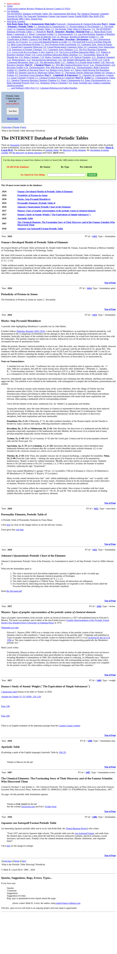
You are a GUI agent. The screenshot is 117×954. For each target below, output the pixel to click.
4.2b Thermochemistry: (47, 67)
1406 (94, 817)
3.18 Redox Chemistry (29, 57)
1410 (99, 606)
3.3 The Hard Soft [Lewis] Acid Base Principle (89, 42)
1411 (94, 549)
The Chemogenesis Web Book (62, 14)
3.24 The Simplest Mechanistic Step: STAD (78, 60)
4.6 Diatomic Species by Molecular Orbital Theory (38, 72)
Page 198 (5, 706)
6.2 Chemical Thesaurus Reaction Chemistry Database (32, 80)
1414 (89, 288)
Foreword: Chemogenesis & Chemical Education (78, 24)
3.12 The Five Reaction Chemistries (90, 49)
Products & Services (44, 8)
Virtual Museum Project (76, 828)
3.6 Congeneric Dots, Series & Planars (94, 44)
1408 (90, 741)
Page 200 (5, 716)
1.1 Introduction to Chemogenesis (49, 26)
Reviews (31, 8)
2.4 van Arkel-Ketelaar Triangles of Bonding (94, 34)
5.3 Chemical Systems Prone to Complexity (55, 78)
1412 (96, 508)
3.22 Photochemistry (16, 60)
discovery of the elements (74, 150)
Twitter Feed (50, 806)
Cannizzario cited (9, 692)
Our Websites (13, 11)
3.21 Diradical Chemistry (103, 57)
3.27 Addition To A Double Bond (80, 62)
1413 (94, 315)
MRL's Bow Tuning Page (30, 19)
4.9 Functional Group (29, 75)
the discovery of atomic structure (27, 152)
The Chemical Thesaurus (88, 14)
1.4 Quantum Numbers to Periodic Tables (31, 29)
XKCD (62, 752)
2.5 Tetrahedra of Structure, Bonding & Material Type (31, 37)
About (10, 6)
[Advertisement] (58, 933)
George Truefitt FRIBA (78, 16)
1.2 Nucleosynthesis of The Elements (82, 26)
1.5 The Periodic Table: (71, 29)
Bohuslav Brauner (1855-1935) (31, 331)
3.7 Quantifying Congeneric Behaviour (25, 47)
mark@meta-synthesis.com (68, 903)
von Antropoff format (84, 833)
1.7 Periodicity (39, 31)
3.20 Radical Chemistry (80, 57)
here (8, 525)
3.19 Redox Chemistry (54, 57)
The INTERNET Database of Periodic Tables (27, 14)
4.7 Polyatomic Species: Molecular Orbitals (81, 72)
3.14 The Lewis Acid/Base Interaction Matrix (74, 52)
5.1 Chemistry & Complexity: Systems (96, 75)
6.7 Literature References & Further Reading (56, 88)
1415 (94, 236)
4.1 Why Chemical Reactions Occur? (70, 65)
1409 (99, 680)
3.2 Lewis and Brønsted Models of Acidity (48, 42)
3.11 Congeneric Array (58, 49)
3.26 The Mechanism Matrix (47, 62)
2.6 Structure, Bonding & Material (76, 37)
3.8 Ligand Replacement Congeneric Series (63, 47)
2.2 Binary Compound (39, 34)
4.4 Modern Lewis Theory (58, 70)
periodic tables (52, 150)
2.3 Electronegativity (63, 34)
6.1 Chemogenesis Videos (103, 78)
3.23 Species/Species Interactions (42, 60)
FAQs (67, 8)
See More (13, 111)
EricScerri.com (28, 806)
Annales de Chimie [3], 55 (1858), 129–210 (21, 696)
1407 (88, 772)
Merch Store (12, 118)
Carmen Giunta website (69, 725)
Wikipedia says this (9, 627)
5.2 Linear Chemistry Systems (21, 78)
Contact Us (59, 8)
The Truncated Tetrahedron (35, 16)
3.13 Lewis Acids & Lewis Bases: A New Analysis (30, 52)
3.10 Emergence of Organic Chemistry (24, 49)
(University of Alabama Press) (40, 623)
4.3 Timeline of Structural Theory (30, 70)
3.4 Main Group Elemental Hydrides (23, 44)
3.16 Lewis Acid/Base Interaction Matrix (54, 54)
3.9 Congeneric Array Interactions (99, 47)
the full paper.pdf (14, 591)
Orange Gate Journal (57, 16)
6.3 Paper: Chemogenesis (68, 80)
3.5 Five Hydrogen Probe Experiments (58, 44)
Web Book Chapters (16, 21)
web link (20, 529)
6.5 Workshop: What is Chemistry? (52, 83)
